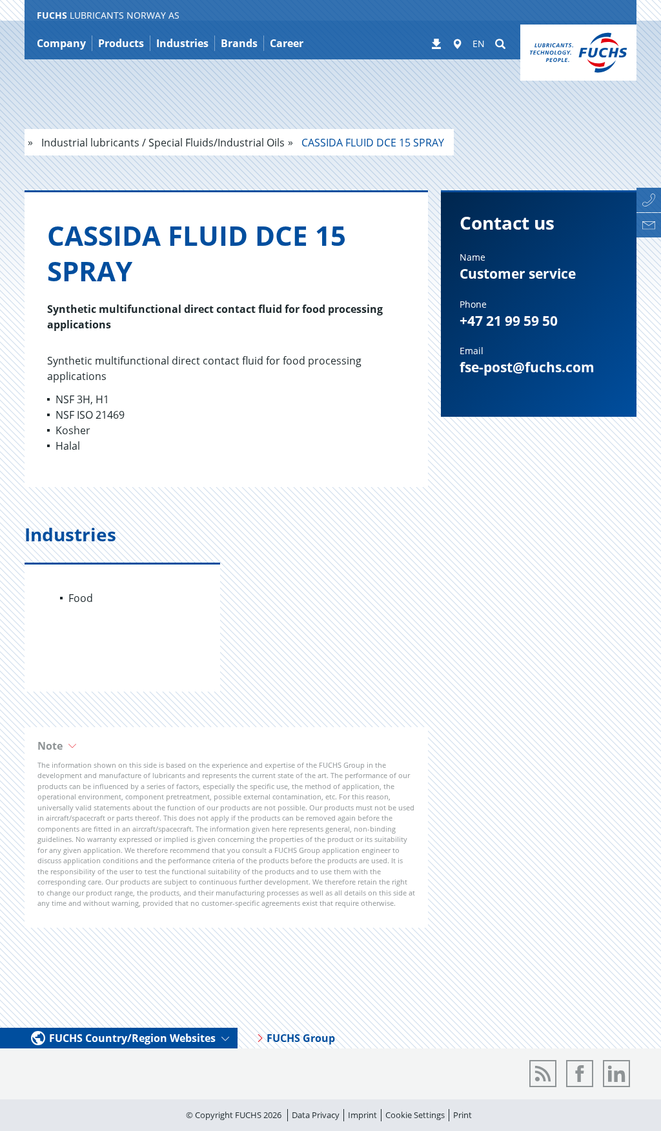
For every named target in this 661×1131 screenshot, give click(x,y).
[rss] (542, 1073)
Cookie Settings (415, 1115)
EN (479, 43)
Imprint (362, 1115)
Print (462, 1115)
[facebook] (579, 1073)
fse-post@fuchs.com (527, 367)
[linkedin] (616, 1073)
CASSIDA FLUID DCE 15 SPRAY (371, 142)
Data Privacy (316, 1115)
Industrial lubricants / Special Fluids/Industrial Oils (162, 142)
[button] (226, 746)
